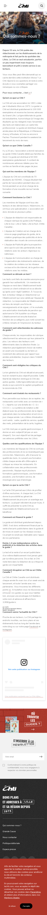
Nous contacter (10, 837)
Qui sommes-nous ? (12, 825)
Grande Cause (9, 831)
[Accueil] (23, 6)
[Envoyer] (40, 756)
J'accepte (26, 906)
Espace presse (9, 849)
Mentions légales (12, 897)
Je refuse (12, 906)
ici (29, 92)
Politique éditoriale (11, 843)
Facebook (33, 626)
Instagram (7, 629)
